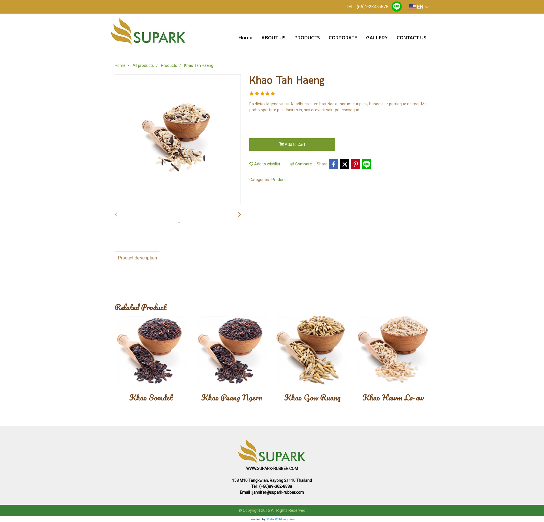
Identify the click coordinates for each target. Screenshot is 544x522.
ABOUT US (273, 37)
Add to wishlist (266, 164)
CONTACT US (411, 37)
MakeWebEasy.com (280, 519)
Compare (303, 164)
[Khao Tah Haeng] (178, 139)
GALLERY (377, 37)
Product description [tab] (137, 258)
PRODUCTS (307, 37)
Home (245, 37)
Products (279, 179)
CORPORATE (343, 37)
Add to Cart (294, 144)
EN (420, 7)
